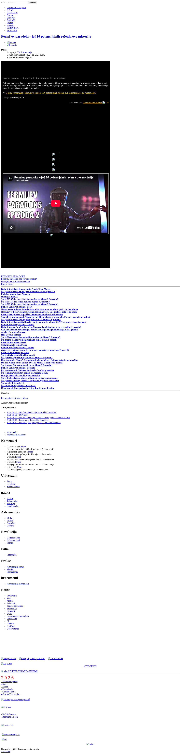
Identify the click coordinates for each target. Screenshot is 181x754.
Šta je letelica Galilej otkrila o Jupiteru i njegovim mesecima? (30, 380)
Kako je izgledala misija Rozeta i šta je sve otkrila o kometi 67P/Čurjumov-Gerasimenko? (43, 322)
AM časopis (12, 12)
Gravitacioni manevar (92, 102)
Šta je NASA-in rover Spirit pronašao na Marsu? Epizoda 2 (29, 299)
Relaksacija (12, 608)
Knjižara (10, 626)
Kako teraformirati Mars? (13, 342)
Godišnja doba (13, 537)
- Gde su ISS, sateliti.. (11, 694)
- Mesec (4, 686)
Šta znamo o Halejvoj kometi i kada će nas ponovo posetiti (28, 340)
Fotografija (12, 555)
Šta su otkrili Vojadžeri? (12, 383)
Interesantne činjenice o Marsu (14, 398)
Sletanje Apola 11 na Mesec (14, 345)
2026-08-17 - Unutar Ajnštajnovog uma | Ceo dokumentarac (34, 422)
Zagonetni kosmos (15, 606)
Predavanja (12, 618)
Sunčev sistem (13, 486)
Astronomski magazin (16, 7)
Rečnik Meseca (9, 714)
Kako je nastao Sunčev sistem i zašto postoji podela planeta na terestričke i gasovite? (41, 327)
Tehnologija (12, 501)
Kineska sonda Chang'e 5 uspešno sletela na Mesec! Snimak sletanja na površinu (39, 360)
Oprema (10, 525)
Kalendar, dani (13, 540)
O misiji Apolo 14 (9, 296)
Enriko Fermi (7, 284)
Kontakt (10, 25)
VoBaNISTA (13, 28)
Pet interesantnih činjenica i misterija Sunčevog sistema (27, 370)
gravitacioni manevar (16, 434)
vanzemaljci (12, 432)
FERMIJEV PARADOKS (13, 276)
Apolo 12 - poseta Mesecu (13, 332)
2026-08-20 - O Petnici (17, 415)
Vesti (9, 598)
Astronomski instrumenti (18, 584)
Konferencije (12, 506)
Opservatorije (13, 629)
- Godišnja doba (8, 691)
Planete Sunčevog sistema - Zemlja (17, 324)
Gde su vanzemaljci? (87, 93)
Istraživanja (12, 596)
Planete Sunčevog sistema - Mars (16, 307)
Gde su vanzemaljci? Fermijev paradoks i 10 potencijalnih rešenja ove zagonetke (42, 93)
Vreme (10, 543)
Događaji (11, 523)
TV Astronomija (24, 52)
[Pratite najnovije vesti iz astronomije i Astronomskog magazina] (90, 744)
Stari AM (11, 20)
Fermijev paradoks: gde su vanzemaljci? (19, 279)
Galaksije (11, 484)
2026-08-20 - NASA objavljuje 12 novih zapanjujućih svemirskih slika (38, 417)
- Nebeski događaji (9, 681)
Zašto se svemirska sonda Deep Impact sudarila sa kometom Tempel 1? (35, 350)
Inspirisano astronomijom (18, 616)
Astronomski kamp (15, 567)
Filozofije (11, 503)
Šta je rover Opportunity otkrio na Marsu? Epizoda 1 (26, 365)
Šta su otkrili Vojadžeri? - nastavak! (18, 385)
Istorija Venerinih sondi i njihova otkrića (20, 375)
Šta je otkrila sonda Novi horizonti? (18, 355)
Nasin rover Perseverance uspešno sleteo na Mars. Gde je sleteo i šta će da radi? (39, 312)
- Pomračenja (7, 689)
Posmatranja (12, 572)
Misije (9, 518)
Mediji (10, 601)
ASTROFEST (89, 666)
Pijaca (9, 613)
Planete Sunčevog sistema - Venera (17, 347)
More (23, 446)
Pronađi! (32, 3)
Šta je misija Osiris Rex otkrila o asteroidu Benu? (24, 373)
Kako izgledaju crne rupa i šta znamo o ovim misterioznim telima (32, 314)
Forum (10, 15)
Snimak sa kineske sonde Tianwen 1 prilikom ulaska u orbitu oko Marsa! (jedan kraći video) (45, 317)
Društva (10, 623)
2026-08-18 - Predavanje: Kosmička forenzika (27, 420)
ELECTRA (12, 30)
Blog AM (11, 18)
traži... (4, 2)
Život (9, 481)
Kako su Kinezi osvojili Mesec (15, 352)
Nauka (10, 498)
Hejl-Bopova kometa (11, 335)
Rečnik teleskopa (10, 717)
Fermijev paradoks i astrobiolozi (15, 281)
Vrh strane (5, 751)
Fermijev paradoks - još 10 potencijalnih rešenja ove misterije (46, 36)
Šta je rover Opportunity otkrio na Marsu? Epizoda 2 (26, 357)
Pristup (10, 23)
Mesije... (10, 569)
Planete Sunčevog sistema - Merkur (18, 368)
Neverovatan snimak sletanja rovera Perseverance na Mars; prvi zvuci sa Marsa (39, 309)
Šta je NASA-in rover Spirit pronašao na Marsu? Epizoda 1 (29, 304)
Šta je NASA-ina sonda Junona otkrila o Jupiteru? (25, 301)
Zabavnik (11, 603)
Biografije (11, 611)
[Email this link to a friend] (12, 45)
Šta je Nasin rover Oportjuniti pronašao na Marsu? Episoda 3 (30, 337)
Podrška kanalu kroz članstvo (15, 294)
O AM (10, 10)
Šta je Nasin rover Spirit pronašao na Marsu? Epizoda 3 (28, 291)
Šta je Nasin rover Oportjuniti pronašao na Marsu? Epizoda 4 (31, 319)
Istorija (10, 520)
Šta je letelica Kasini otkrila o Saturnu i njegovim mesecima (29, 378)
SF (8, 621)
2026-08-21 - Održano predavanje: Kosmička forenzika (31, 412)
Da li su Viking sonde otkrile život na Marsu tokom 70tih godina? (32, 362)
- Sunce (4, 684)
